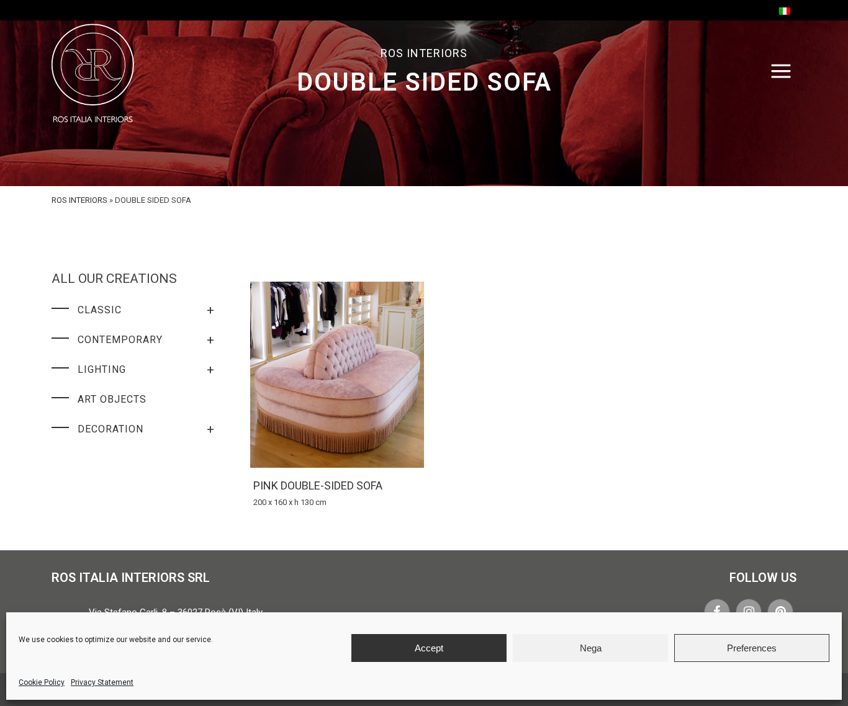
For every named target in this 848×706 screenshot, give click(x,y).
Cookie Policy (42, 682)
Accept (429, 648)
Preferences (752, 648)
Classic (146, 310)
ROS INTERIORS (79, 200)
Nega (591, 648)
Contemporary (146, 340)
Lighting (146, 369)
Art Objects (112, 399)
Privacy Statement (102, 682)
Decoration (146, 429)
